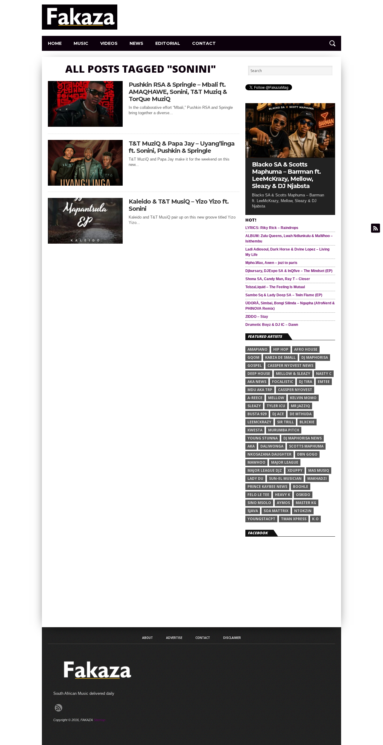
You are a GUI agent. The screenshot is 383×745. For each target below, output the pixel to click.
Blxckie (307, 422)
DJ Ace (278, 413)
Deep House (258, 373)
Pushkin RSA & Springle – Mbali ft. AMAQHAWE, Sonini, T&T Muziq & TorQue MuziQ (178, 92)
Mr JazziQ (300, 405)
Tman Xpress (293, 518)
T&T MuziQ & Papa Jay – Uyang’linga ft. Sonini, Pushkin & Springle (182, 147)
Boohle (300, 486)
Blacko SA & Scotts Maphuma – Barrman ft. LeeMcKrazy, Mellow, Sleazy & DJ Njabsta (286, 175)
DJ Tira (305, 381)
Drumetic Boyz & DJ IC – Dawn (271, 325)
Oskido (303, 494)
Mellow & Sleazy (293, 373)
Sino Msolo (259, 502)
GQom (253, 357)
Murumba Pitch (283, 430)
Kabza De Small (280, 357)
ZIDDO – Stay (256, 317)
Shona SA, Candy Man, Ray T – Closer (277, 279)
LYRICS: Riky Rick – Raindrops (271, 228)
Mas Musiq (318, 470)
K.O (315, 518)
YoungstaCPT (261, 518)
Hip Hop (280, 349)
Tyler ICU (276, 405)
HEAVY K (282, 494)
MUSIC (81, 43)
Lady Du (255, 478)
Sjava (252, 510)
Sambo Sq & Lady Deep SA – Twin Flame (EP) (283, 295)
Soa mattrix (276, 510)
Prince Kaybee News (267, 486)
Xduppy (295, 470)
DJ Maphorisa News (302, 438)
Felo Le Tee (258, 494)
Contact (204, 43)
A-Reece (254, 397)
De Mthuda (300, 413)
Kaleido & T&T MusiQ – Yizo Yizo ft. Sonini (179, 205)
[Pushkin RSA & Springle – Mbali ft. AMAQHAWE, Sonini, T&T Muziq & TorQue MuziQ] (85, 125)
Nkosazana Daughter (269, 454)
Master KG (306, 502)
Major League (284, 462)
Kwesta (254, 430)
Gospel (254, 365)
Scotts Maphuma (306, 446)
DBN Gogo (307, 454)
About (147, 637)
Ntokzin (302, 510)
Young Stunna (262, 438)
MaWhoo (256, 462)
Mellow (276, 397)
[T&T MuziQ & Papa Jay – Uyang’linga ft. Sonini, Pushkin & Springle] (85, 184)
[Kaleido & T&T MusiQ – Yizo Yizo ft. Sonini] (85, 242)
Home (55, 43)
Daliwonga (271, 446)
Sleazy (254, 405)
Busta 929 (257, 413)
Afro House (305, 349)
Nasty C (324, 373)
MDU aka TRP (259, 389)
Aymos (283, 502)
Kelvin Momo (303, 397)
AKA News (256, 381)
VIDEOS (109, 43)
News (136, 43)
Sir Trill (285, 422)
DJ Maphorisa (314, 357)
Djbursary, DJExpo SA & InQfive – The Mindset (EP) (288, 271)
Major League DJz (264, 470)
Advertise (174, 637)
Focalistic (282, 381)
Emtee (324, 381)
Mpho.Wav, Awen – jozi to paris (271, 263)
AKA (251, 446)
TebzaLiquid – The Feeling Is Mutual (275, 287)
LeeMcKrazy (259, 422)
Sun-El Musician (285, 478)
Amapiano (257, 349)
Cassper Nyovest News (290, 365)
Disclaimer (232, 637)
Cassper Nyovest (295, 389)
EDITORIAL (167, 43)
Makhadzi (317, 478)
